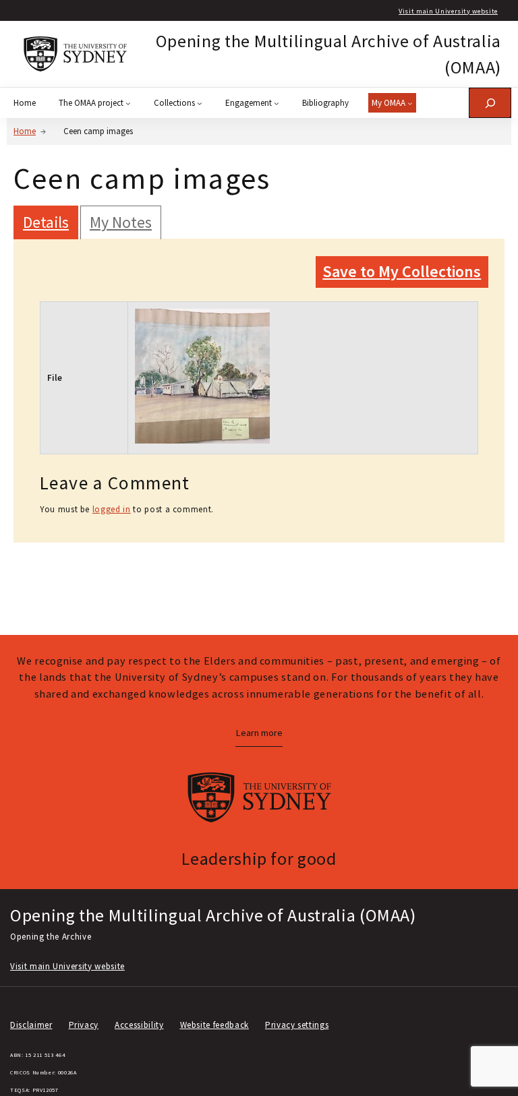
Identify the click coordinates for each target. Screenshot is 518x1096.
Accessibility (139, 1025)
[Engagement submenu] (276, 103)
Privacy (84, 1025)
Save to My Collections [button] (401, 271)
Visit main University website (448, 11)
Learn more (259, 733)
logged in (111, 509)
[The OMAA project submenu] (128, 103)
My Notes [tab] (121, 222)
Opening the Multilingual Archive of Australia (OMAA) (213, 915)
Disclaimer (31, 1025)
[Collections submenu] (199, 103)
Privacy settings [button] (296, 1025)
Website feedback (214, 1025)
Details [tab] (46, 222)
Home (24, 131)
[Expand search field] (490, 103)
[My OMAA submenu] (410, 103)
